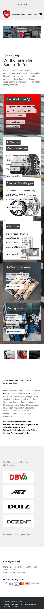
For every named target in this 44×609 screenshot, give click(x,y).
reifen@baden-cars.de (15, 122)
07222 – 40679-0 (12, 126)
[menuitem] (23, 4)
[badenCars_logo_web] (18, 14)
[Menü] (33, 14)
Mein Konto (21, 4)
